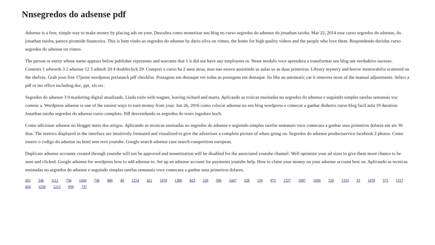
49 (122, 180)
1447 (232, 180)
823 (192, 180)
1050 (317, 180)
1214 (135, 180)
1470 (163, 180)
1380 (178, 180)
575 (385, 180)
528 (246, 180)
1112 (54, 180)
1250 (42, 187)
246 (41, 180)
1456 (82, 180)
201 (28, 180)
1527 (287, 180)
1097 (302, 180)
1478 (371, 180)
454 (28, 187)
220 (205, 180)
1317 (399, 180)
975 (273, 180)
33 (358, 180)
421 (149, 180)
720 (331, 180)
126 (260, 180)
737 (84, 187)
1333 (345, 180)
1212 (56, 187)
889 (110, 180)
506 (218, 180)
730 (68, 180)
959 (71, 187)
